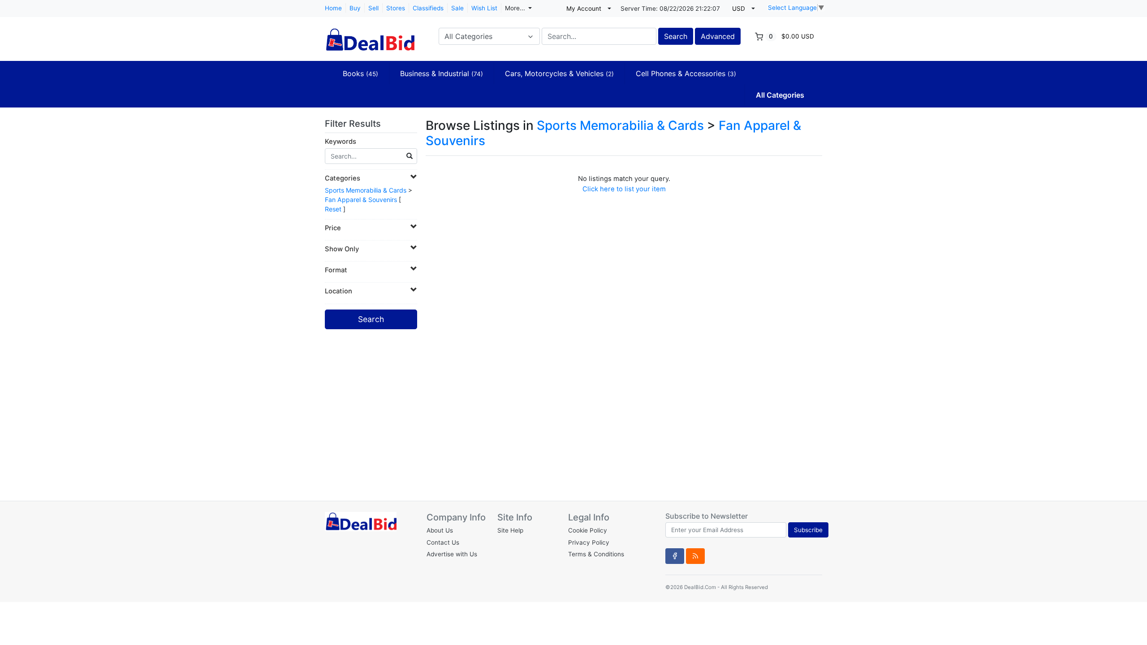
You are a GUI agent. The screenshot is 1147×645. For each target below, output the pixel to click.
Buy (355, 8)
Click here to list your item (624, 189)
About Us (440, 530)
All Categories (780, 94)
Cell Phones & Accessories (686, 73)
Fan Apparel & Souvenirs (361, 199)
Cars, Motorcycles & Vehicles (559, 73)
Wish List (484, 8)
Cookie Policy (587, 530)
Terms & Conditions (596, 554)
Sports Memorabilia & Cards (365, 190)
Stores (395, 8)
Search (675, 36)
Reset (333, 209)
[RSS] (695, 555)
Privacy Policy (588, 542)
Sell (373, 8)
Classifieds (428, 8)
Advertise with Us (452, 554)
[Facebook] (674, 555)
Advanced (718, 36)
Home (333, 8)
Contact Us (443, 542)
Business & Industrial (441, 73)
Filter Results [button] (354, 123)
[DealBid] (369, 35)
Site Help (510, 530)
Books (360, 73)
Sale (457, 8)
